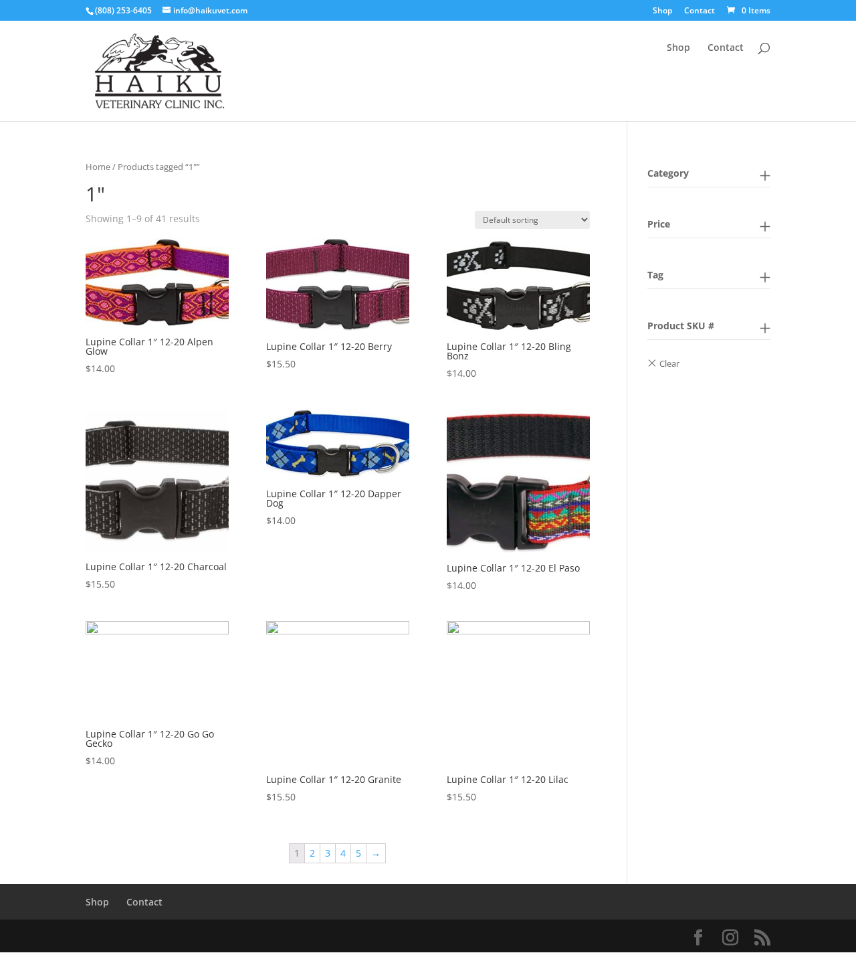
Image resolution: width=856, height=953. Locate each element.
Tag (655, 274)
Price (658, 224)
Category (668, 173)
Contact (699, 11)
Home (98, 167)
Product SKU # (680, 325)
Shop (662, 11)
